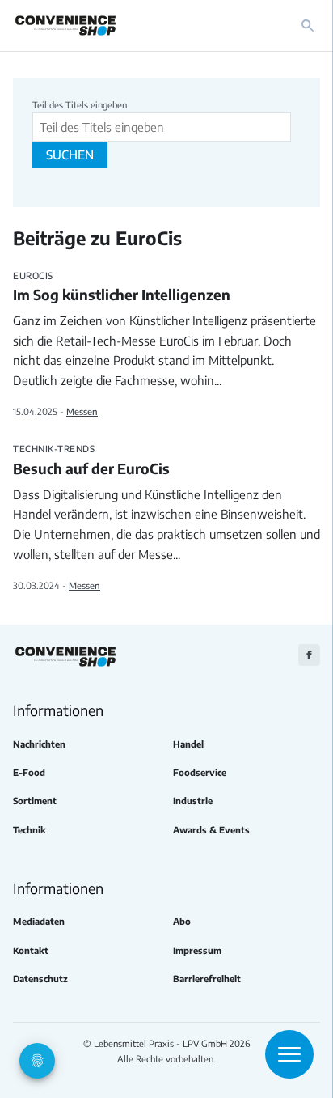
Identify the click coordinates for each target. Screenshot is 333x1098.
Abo (182, 921)
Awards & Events (211, 829)
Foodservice (199, 772)
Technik (29, 829)
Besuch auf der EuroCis (91, 460)
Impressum (197, 950)
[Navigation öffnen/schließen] (289, 1054)
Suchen (70, 154)
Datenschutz (40, 978)
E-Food (29, 772)
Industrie (193, 800)
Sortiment (35, 800)
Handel (188, 744)
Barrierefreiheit (207, 978)
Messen (82, 411)
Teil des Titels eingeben (80, 104)
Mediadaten (39, 921)
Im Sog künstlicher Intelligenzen (121, 287)
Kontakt (30, 950)
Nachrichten (39, 744)
